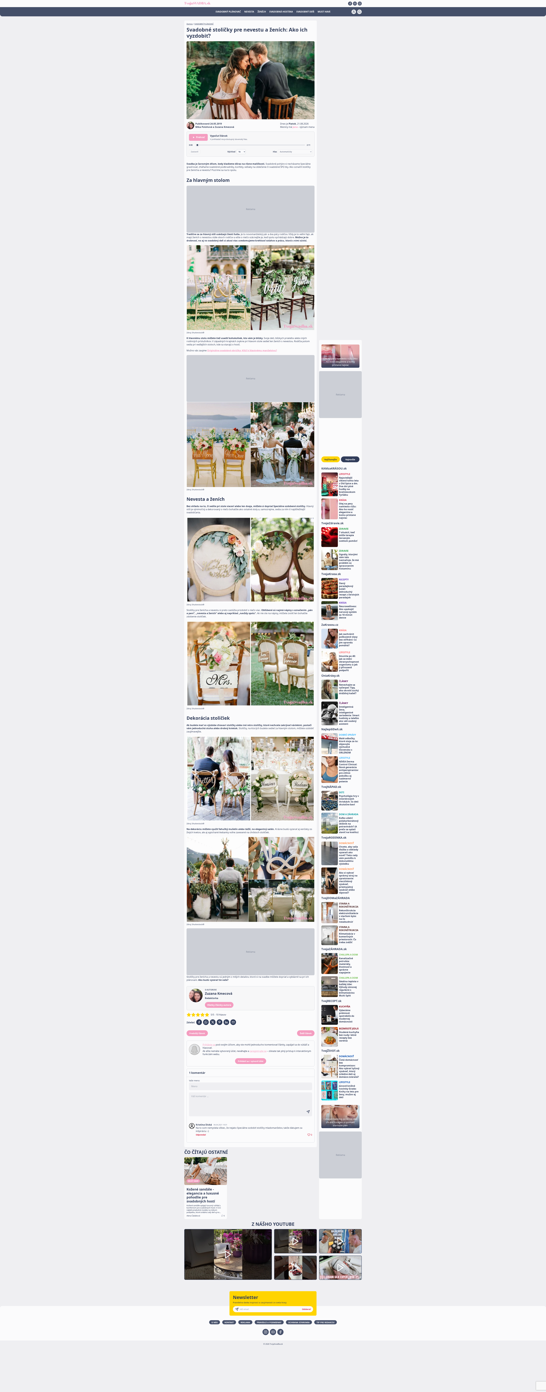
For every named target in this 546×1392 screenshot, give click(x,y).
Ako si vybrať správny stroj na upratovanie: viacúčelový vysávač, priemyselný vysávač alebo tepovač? (348, 882)
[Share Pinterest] (219, 1022)
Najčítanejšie (330, 459)
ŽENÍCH (262, 11)
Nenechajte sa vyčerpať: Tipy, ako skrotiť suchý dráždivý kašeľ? (349, 689)
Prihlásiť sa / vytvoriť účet (250, 1061)
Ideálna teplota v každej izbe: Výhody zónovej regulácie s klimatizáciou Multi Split (348, 988)
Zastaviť (194, 151)
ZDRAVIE (344, 528)
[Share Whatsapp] (206, 1022)
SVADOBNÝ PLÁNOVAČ (228, 11)
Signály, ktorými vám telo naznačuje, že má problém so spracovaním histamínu (349, 561)
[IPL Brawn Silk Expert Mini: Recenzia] (340, 1268)
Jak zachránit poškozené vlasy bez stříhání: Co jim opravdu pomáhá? (348, 640)
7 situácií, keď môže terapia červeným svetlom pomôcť (348, 536)
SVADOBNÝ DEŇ (305, 11)
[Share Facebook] (199, 1022)
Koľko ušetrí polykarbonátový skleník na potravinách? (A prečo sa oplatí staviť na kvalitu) (348, 825)
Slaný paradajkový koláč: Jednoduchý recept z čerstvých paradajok (349, 590)
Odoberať (306, 1309)
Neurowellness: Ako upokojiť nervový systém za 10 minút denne (348, 612)
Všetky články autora (219, 1005)
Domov (190, 24)
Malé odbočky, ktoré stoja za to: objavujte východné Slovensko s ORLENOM (348, 745)
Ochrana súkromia (299, 1322)
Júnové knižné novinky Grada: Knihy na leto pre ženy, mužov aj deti (348, 1091)
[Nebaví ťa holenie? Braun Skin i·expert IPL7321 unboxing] (295, 1268)
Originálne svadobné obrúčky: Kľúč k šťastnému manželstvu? (242, 350)
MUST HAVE (324, 11)
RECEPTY (344, 579)
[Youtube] (355, 4)
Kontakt (229, 1322)
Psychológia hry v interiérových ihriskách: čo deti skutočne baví (349, 800)
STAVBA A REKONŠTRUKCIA (348, 905)
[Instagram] (360, 4)
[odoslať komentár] (308, 1111)
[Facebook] (350, 4)
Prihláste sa (209, 1044)
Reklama (245, 1322)
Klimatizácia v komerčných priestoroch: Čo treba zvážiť (347, 938)
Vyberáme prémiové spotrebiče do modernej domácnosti (346, 1016)
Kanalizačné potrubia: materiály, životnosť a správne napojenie (346, 965)
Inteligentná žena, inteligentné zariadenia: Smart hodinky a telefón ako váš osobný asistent (349, 715)
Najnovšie (350, 459)
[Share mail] (233, 1022)
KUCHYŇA (344, 1006)
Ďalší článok (306, 1033)
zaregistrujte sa (258, 1051)
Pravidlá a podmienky (269, 1322)
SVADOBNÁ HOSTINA (281, 11)
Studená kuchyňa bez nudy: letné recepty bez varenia (349, 1036)
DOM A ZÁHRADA (348, 814)
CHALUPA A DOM (348, 954)
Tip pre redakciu (326, 1322)
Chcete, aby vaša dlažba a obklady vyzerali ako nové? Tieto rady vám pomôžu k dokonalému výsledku (348, 855)
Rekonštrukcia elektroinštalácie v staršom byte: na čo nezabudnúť (348, 916)
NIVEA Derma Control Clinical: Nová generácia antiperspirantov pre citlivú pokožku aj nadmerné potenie (348, 771)
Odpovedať (201, 1135)
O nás (214, 1322)
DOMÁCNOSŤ (346, 843)
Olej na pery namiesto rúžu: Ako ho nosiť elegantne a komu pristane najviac (347, 510)
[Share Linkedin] (226, 1022)
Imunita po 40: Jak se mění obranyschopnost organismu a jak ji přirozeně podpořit (349, 663)
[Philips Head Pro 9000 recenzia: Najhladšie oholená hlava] (340, 1241)
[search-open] (359, 12)
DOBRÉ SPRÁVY (347, 734)
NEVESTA (249, 11)
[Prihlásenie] (353, 12)
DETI (341, 792)
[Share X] (213, 1022)
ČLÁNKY (343, 681)
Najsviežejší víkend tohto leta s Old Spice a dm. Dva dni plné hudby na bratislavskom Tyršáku (349, 486)
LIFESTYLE (344, 474)
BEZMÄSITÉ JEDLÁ (349, 1028)
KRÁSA (343, 500)
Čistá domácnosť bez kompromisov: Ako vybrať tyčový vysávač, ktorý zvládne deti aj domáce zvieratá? (349, 1068)
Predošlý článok (197, 1033)
